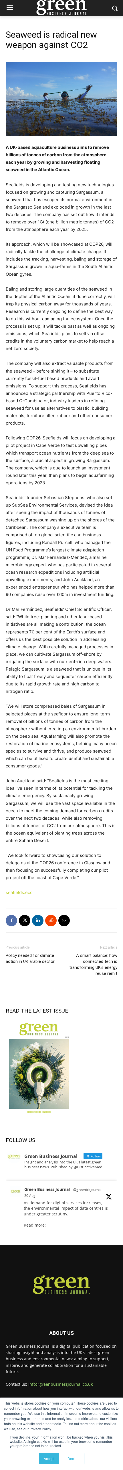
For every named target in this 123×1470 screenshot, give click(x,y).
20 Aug (29, 1195)
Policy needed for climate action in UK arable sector (30, 958)
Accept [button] (49, 1458)
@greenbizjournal (87, 1189)
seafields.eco (19, 892)
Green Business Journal (47, 1189)
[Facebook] (11, 920)
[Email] (64, 920)
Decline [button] (74, 1458)
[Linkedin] (37, 920)
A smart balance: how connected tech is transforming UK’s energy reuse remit (93, 964)
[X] (24, 920)
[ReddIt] (51, 920)
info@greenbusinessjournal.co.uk (60, 1384)
